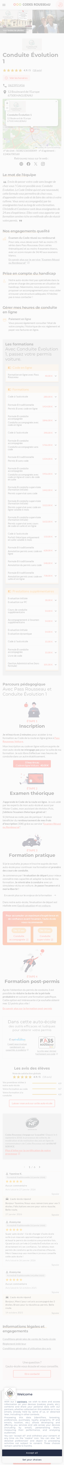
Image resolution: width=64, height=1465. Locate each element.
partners (22, 1401)
